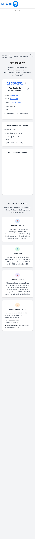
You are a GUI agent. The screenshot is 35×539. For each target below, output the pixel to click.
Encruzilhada (24, 56)
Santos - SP (14, 99)
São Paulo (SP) (15, 102)
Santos (16, 56)
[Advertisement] (17, 29)
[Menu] (32, 4)
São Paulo (10, 56)
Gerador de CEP (4, 56)
